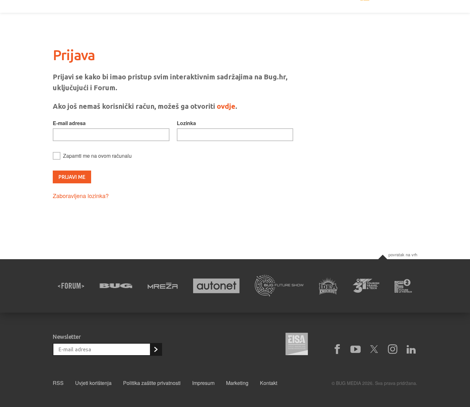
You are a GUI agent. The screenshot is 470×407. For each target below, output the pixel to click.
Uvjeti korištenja (93, 383)
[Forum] (71, 285)
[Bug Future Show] (279, 286)
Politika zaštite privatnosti (152, 383)
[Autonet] (216, 286)
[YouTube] (355, 349)
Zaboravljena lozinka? (81, 195)
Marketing (237, 383)
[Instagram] (393, 349)
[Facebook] (337, 349)
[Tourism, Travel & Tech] (366, 286)
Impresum (203, 383)
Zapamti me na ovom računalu (97, 155)
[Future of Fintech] (403, 286)
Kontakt (268, 383)
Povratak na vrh (402, 254)
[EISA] (297, 345)
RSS (58, 383)
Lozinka (186, 123)
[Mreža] (163, 285)
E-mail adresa (69, 123)
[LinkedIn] (411, 349)
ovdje (226, 106)
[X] (374, 349)
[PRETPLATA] (155, 349)
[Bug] (115, 285)
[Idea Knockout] (328, 286)
